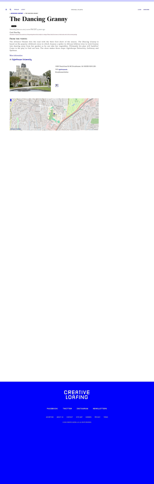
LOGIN (139, 9)
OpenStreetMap (90, 129)
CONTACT (70, 417)
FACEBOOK (52, 409)
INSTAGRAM (82, 409)
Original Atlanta (77, 9)
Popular (16, 9)
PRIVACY (97, 417)
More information (16, 55)
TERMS (106, 417)
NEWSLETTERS (100, 409)
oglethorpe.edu (63, 69)
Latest (23, 9)
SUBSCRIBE (146, 9)
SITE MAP (79, 417)
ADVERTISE (49, 417)
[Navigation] (5, 10)
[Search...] (10, 10)
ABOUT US (60, 417)
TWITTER (67, 409)
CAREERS (89, 417)
